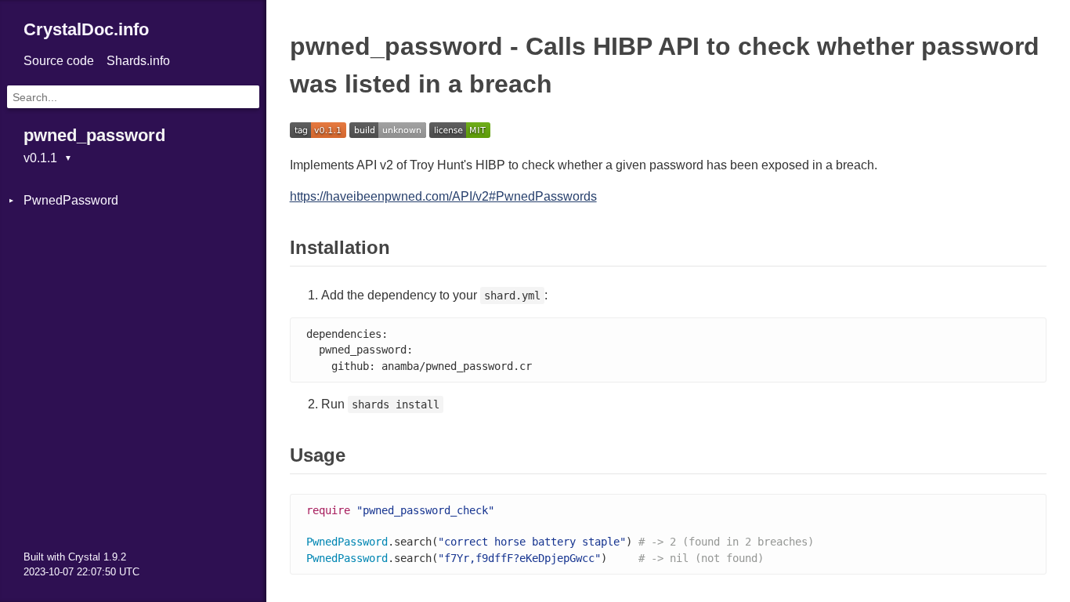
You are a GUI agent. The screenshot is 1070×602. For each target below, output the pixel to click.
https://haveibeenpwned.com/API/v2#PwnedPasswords (443, 196)
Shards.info (138, 60)
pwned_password (94, 135)
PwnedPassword (70, 200)
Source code (58, 60)
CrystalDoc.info (86, 29)
